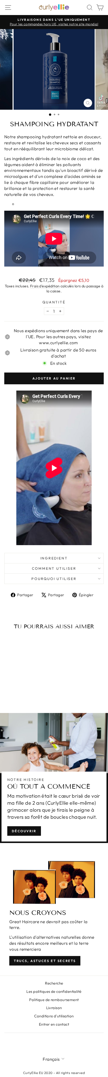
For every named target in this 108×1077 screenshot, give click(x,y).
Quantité (53, 302)
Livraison (54, 1007)
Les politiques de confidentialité (53, 991)
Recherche (54, 983)
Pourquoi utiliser (54, 578)
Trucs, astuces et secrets (45, 961)
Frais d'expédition (45, 286)
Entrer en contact (54, 1024)
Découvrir (24, 831)
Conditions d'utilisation (54, 1016)
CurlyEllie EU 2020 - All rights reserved (54, 1073)
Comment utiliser (54, 568)
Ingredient (54, 558)
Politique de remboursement (54, 999)
